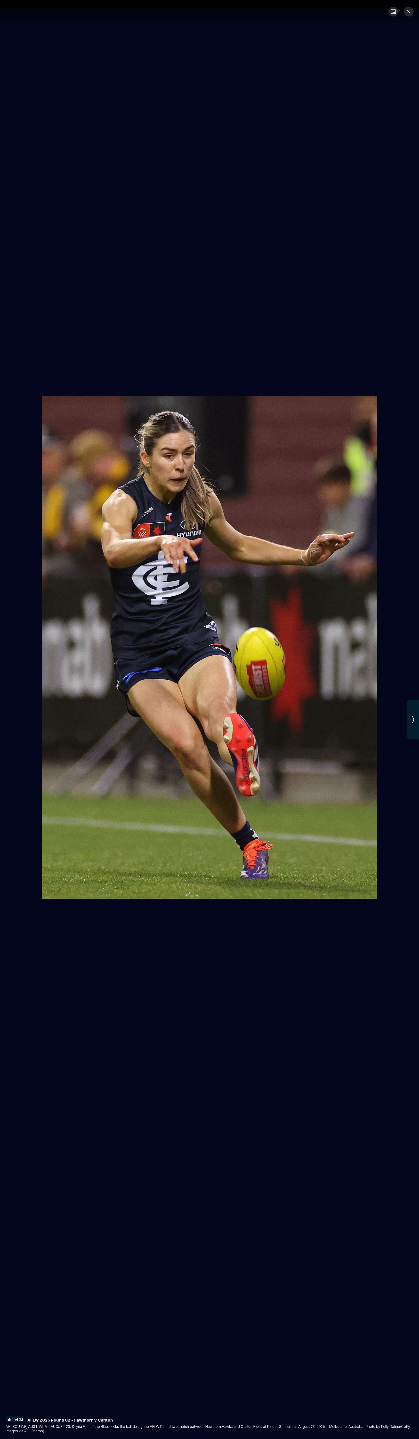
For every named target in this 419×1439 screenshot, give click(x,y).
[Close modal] (409, 11)
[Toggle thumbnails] (393, 11)
